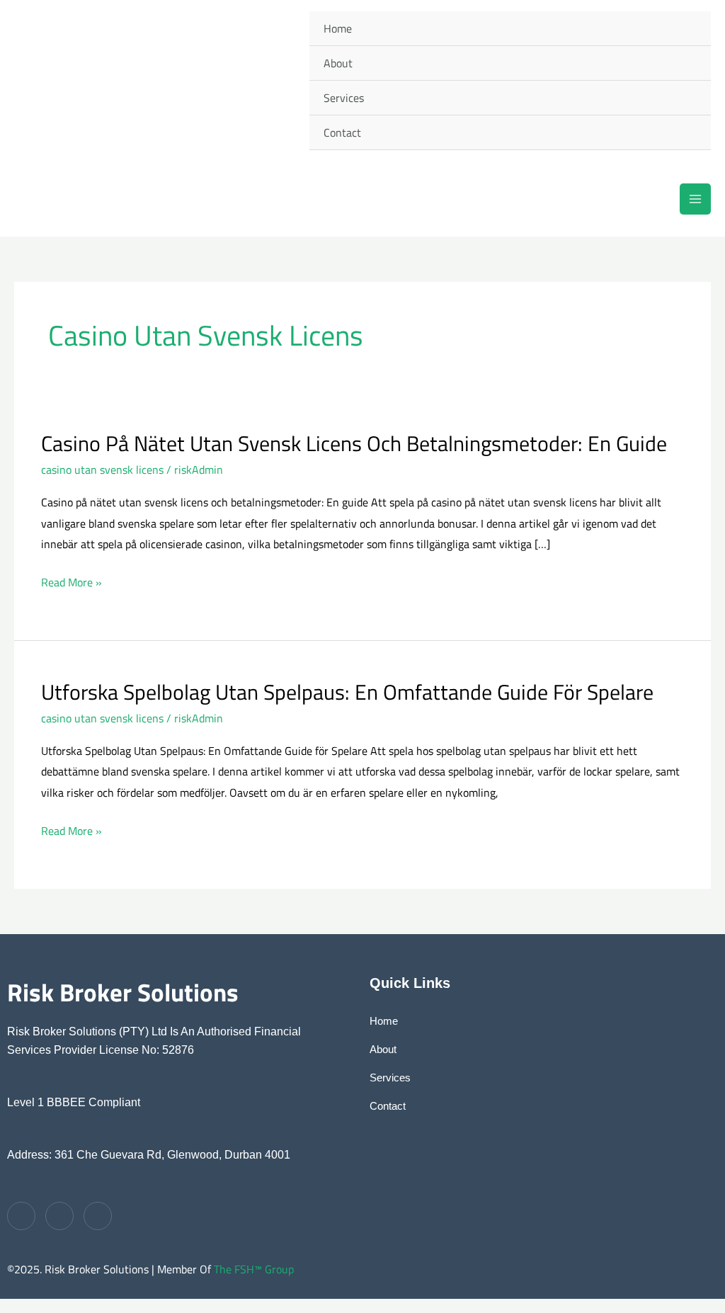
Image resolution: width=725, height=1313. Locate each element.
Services (344, 97)
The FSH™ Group (254, 1269)
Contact (342, 132)
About (338, 63)
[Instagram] (59, 1216)
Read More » (71, 582)
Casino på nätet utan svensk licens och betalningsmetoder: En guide (354, 443)
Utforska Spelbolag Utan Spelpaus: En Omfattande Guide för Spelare (347, 692)
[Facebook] (21, 1216)
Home (338, 28)
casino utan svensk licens (102, 469)
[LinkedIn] (98, 1216)
